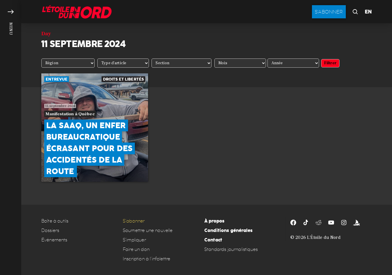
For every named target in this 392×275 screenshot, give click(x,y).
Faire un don (136, 249)
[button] (10, 137)
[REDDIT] (318, 222)
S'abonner (329, 12)
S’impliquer (134, 240)
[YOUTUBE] (331, 222)
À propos (214, 221)
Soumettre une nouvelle (148, 230)
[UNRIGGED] (356, 222)
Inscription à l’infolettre (146, 259)
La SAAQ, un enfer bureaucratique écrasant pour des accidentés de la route (89, 148)
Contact (213, 240)
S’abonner (134, 221)
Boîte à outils (54, 221)
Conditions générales (228, 230)
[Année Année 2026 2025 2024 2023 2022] (293, 63)
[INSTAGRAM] (343, 222)
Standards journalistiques (231, 249)
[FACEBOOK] (293, 222)
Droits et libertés (123, 79)
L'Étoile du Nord (324, 237)
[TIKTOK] (306, 222)
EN (368, 11)
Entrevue (57, 79)
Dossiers (50, 230)
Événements (54, 240)
